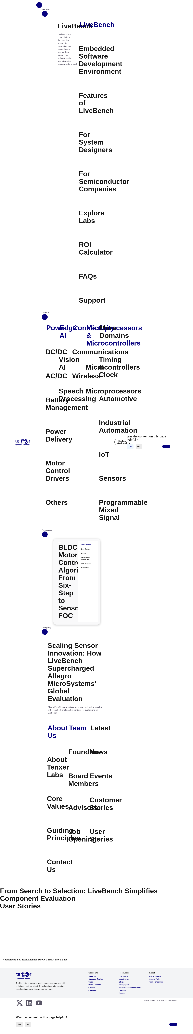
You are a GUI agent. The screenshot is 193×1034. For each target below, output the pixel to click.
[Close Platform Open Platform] (45, 14)
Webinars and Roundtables (130, 988)
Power (56, 328)
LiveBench (97, 24)
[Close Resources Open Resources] (45, 534)
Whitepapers (124, 985)
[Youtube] (39, 1002)
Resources (86, 545)
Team (77, 728)
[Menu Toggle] (39, 5)
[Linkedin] (29, 1002)
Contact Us (93, 990)
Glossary (122, 990)
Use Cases (123, 976)
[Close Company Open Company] (45, 632)
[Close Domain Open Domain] (45, 317)
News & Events (94, 985)
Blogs (121, 982)
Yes (19, 1024)
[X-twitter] (19, 1002)
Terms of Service (156, 982)
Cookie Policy (155, 979)
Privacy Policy (155, 976)
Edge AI (67, 331)
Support (122, 993)
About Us (58, 731)
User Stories (124, 979)
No (28, 1024)
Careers (91, 988)
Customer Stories (95, 979)
